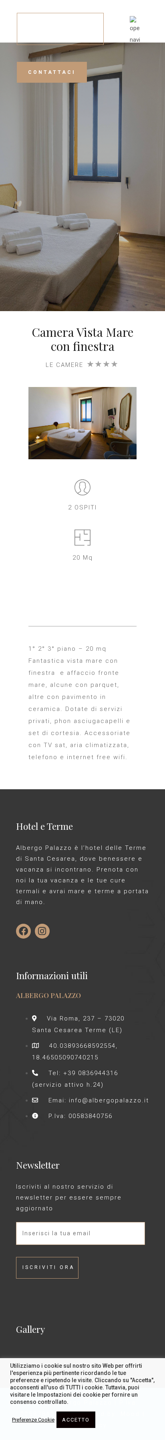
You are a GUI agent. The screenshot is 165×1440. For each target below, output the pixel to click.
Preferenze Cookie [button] (33, 1420)
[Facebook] (23, 931)
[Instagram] (42, 931)
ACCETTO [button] (76, 1420)
